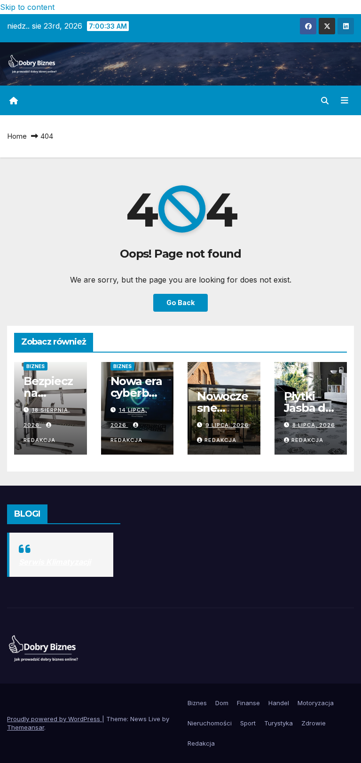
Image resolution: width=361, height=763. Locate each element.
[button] (325, 100)
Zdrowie (313, 723)
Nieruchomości (210, 723)
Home (17, 136)
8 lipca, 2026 (313, 425)
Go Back (180, 303)
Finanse (248, 703)
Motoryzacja (316, 703)
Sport (248, 723)
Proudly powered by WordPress (54, 719)
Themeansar (25, 727)
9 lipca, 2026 (227, 425)
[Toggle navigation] (344, 100)
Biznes (35, 366)
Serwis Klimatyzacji (55, 561)
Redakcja (220, 440)
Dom (221, 703)
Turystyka (278, 723)
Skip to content (27, 7)
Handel (278, 703)
